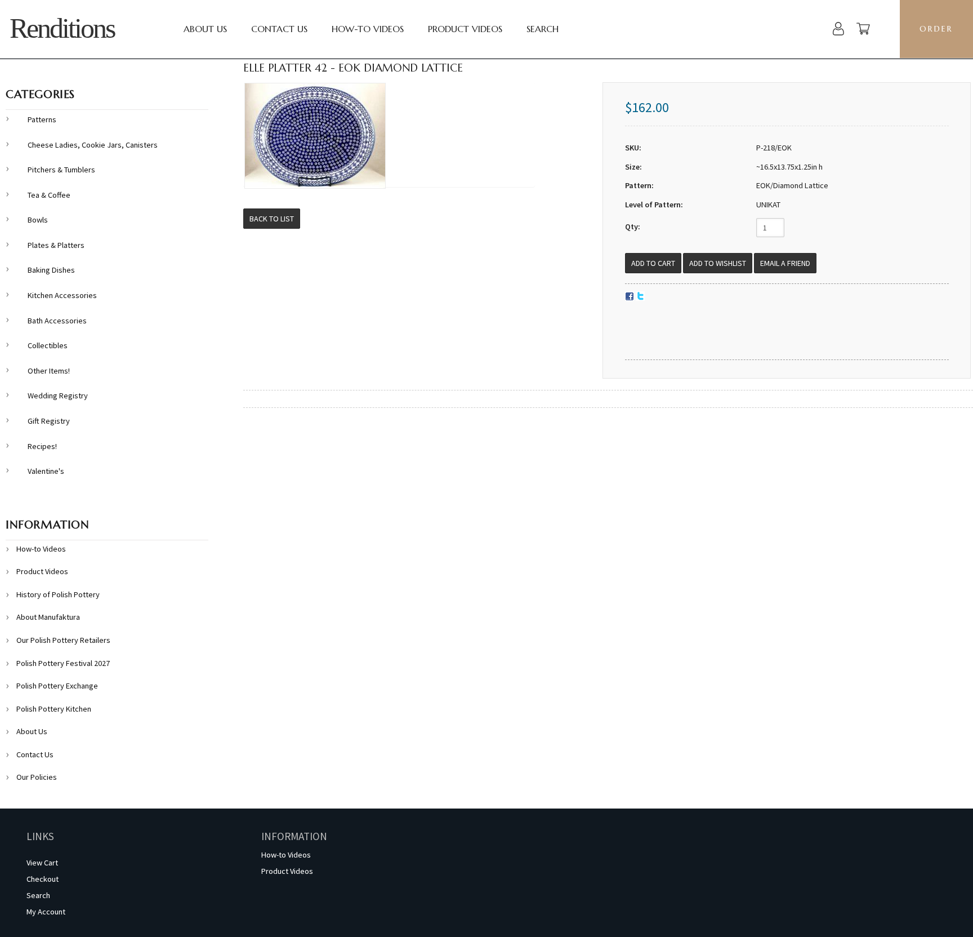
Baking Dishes (51, 270)
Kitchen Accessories (62, 295)
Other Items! (49, 371)
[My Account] (838, 30)
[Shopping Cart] (863, 30)
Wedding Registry (58, 395)
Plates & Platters (56, 245)
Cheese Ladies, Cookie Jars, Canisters (93, 145)
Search (542, 28)
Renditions (62, 28)
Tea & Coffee (49, 195)
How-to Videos (368, 28)
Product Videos (465, 28)
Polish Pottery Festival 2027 (63, 663)
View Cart (42, 863)
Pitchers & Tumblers (61, 170)
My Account (45, 912)
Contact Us (279, 28)
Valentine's (46, 471)
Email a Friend (785, 263)
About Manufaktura (48, 617)
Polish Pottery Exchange (57, 686)
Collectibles (48, 345)
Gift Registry (49, 421)
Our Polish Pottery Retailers (63, 640)
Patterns (42, 119)
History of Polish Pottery (58, 594)
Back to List (271, 219)
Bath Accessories (57, 321)
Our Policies (36, 777)
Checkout (42, 879)
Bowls (38, 220)
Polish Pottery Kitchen (53, 709)
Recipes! (42, 446)
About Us (205, 28)
